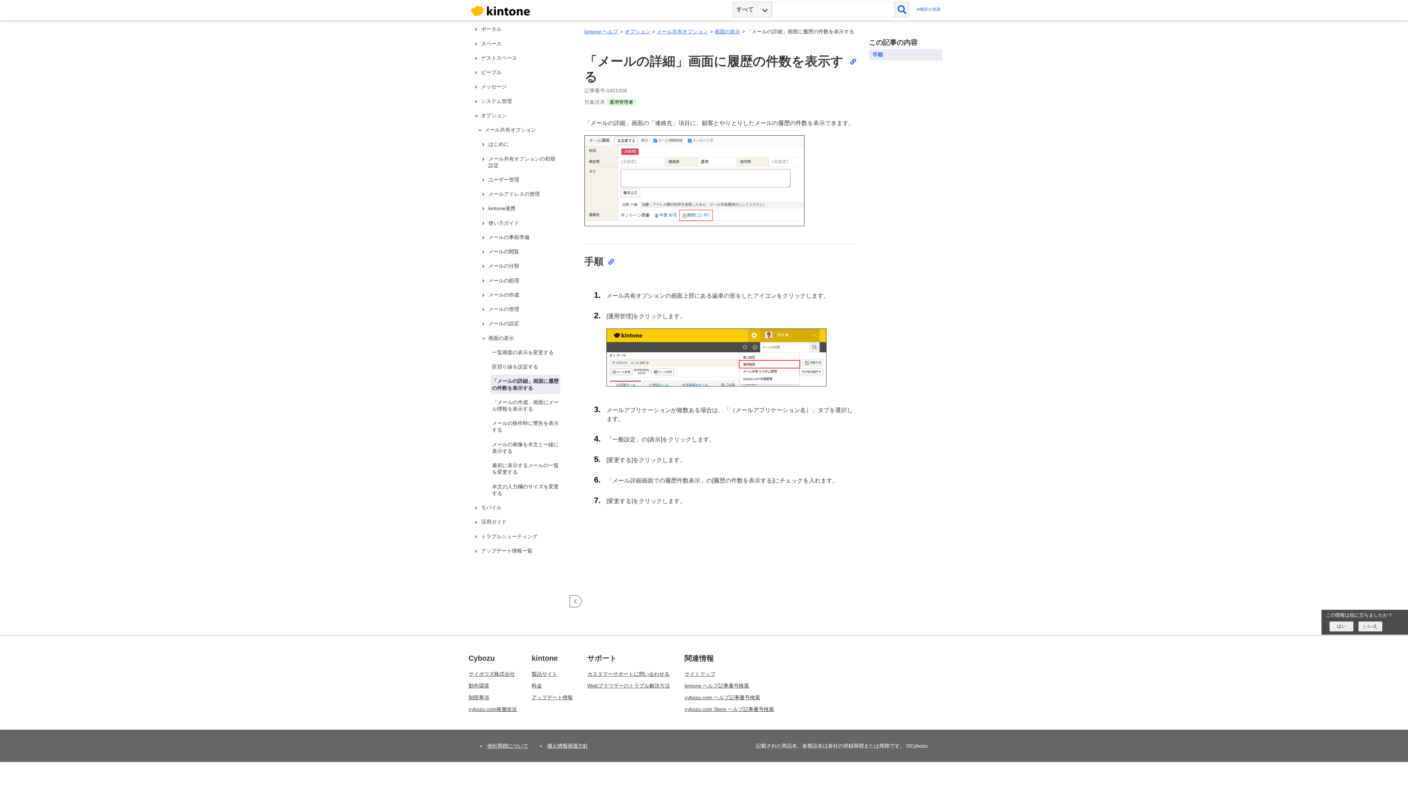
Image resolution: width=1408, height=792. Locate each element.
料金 (537, 686)
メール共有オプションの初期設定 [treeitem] (521, 162)
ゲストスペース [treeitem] (499, 58)
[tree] (520, 289)
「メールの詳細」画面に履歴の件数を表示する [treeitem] (525, 384)
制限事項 (479, 697)
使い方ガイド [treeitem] (503, 223)
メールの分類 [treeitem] (503, 266)
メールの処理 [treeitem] (503, 280)
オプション (637, 31)
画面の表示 (727, 31)
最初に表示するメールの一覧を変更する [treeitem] (525, 468)
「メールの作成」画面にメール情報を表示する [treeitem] (525, 405)
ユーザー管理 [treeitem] (503, 180)
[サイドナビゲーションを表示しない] (575, 601)
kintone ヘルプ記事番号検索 (717, 686)
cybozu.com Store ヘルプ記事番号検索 (729, 709)
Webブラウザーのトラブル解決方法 (628, 686)
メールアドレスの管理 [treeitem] (514, 194)
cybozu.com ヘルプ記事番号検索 (722, 697)
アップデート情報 (552, 697)
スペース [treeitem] (491, 44)
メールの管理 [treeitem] (503, 309)
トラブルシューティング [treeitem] (509, 536)
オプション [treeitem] (494, 115)
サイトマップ (700, 674)
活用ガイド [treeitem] (494, 522)
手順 (878, 55)
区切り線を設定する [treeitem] (515, 367)
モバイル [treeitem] (491, 507)
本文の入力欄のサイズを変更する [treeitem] (525, 490)
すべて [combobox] (745, 9)
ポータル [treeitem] (491, 29)
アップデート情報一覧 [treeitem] (506, 551)
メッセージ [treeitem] (494, 86)
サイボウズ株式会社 (492, 674)
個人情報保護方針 (567, 746)
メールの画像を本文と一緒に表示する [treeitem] (525, 447)
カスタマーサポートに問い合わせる (628, 674)
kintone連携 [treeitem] (502, 208)
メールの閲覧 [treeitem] (503, 251)
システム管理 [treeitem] (496, 101)
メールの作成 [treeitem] (503, 295)
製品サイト (544, 674)
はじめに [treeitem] (498, 144)
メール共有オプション (682, 31)
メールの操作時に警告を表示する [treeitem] (525, 426)
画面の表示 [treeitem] (501, 338)
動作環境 (479, 686)
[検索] (902, 9)
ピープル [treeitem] (491, 72)
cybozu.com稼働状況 (493, 709)
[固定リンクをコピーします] (852, 61)
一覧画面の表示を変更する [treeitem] (523, 352)
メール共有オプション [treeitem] (510, 130)
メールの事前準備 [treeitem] (508, 237)
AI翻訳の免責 (928, 9)
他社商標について (507, 746)
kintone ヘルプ (601, 31)
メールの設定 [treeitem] (503, 323)
